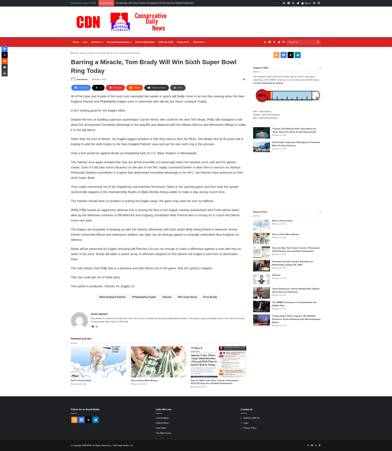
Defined (276, 275)
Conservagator (162, 418)
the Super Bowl (188, 297)
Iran (85, 42)
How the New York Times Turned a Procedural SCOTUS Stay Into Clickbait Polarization (155, 3)
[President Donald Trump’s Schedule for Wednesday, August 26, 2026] (261, 265)
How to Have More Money (144, 380)
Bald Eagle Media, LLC (123, 445)
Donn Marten (82, 79)
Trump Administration (118, 42)
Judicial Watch (162, 423)
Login (245, 423)
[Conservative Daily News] (123, 22)
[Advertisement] (287, 181)
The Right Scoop (163, 433)
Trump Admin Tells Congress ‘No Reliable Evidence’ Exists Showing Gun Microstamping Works (296, 319)
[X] (96, 326)
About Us (198, 42)
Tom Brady (210, 297)
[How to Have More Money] (158, 361)
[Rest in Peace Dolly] (98, 361)
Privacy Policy (249, 428)
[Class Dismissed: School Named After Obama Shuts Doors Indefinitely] (261, 293)
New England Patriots (113, 297)
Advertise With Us (251, 418)
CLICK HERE (270, 80)
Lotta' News (161, 428)
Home (76, 42)
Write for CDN (166, 42)
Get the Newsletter (145, 42)
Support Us (183, 42)
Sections (96, 42)
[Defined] (261, 279)
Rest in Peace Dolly (81, 380)
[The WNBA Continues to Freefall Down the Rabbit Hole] (261, 306)
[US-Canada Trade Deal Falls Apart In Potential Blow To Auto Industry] (261, 146)
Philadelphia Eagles (144, 297)
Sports (168, 297)
